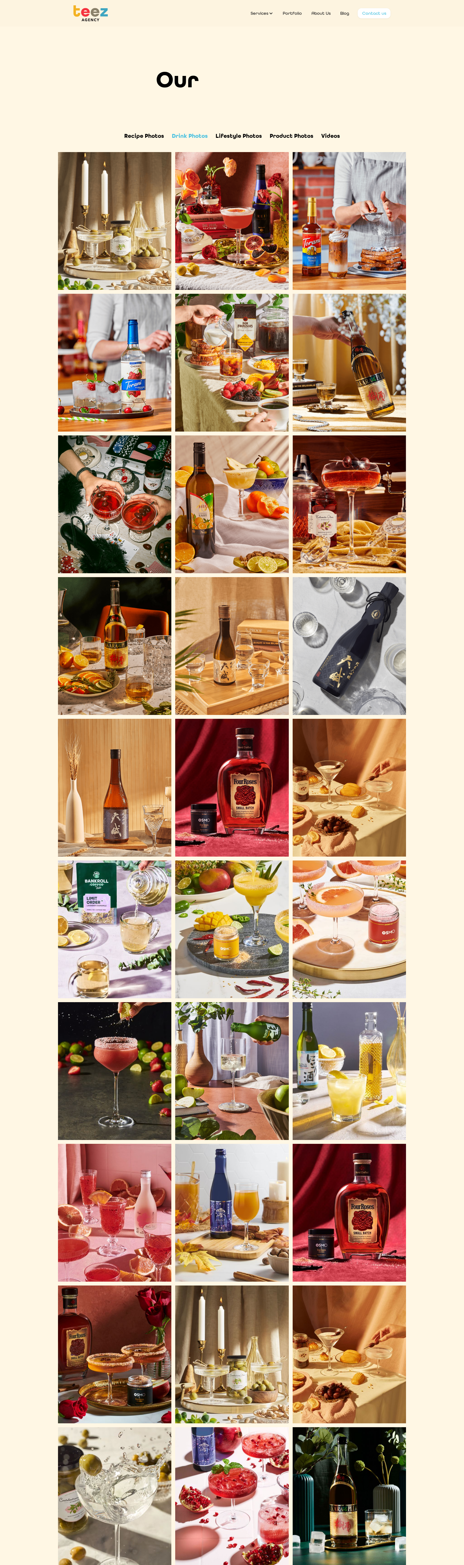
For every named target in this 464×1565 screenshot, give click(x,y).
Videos (330, 136)
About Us (321, 13)
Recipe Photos (144, 136)
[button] (262, 13)
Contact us (374, 13)
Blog (344, 13)
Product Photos (291, 136)
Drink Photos (190, 136)
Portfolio (292, 13)
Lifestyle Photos (239, 136)
